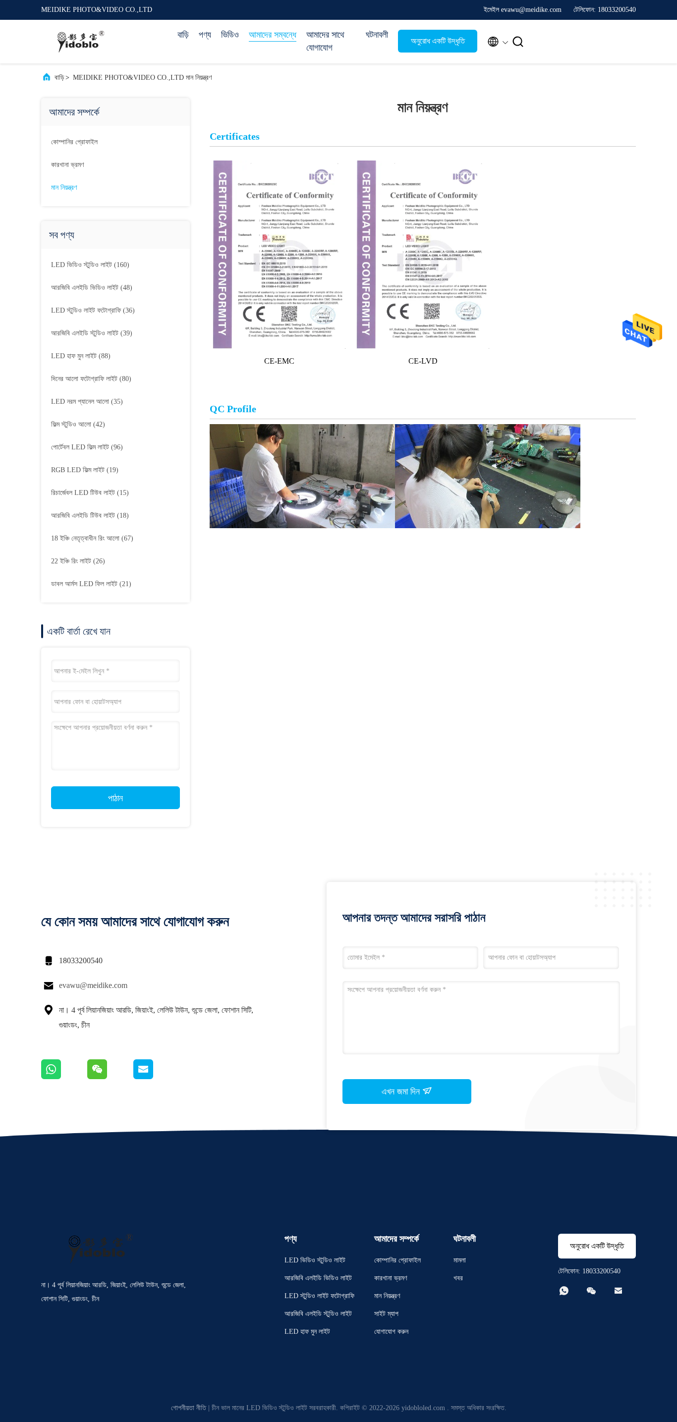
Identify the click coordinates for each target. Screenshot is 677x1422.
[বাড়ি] (80, 41)
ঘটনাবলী (377, 35)
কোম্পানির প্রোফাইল (74, 142)
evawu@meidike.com (93, 985)
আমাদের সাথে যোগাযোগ (325, 41)
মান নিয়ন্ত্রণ (64, 187)
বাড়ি (183, 35)
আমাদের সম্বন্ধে (272, 35)
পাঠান (115, 798)
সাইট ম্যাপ (386, 1313)
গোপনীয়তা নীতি (188, 1408)
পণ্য (205, 35)
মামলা (459, 1260)
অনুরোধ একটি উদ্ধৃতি (438, 41)
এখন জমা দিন (402, 1091)
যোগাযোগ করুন (391, 1331)
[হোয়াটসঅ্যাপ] (64, 1077)
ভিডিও (230, 35)
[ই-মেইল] (155, 1077)
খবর (458, 1278)
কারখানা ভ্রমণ (67, 164)
